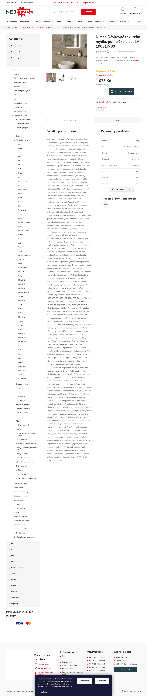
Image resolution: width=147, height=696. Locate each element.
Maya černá (22, 189)
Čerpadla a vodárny (20, 496)
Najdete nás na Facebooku (45, 673)
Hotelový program (22, 124)
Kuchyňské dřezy (20, 111)
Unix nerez (22, 210)
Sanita (13, 70)
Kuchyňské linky (19, 525)
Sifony (18, 392)
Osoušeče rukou (22, 413)
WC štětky (20, 470)
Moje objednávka (68, 669)
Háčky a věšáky (21, 439)
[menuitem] (12, 21)
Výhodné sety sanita (21, 516)
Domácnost (15, 52)
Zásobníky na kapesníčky (25, 462)
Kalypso (21, 276)
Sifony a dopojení (20, 95)
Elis (19, 358)
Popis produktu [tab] (70, 120)
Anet (20, 305)
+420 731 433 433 (44, 668)
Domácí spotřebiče (18, 58)
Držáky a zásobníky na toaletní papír (27, 449)
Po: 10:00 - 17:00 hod (97, 657)
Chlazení (14, 556)
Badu (20, 144)
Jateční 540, (120, 661)
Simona (21, 259)
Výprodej (14, 604)
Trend (20, 247)
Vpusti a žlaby (19, 488)
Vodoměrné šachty (20, 533)
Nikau (20, 185)
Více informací (67, 686)
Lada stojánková (24, 255)
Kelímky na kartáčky (23, 425)
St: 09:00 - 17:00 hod (97, 664)
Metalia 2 (21, 301)
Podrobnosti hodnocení (126, 51)
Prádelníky (19, 388)
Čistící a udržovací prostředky (24, 78)
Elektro (13, 580)
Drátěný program (22, 132)
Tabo (20, 375)
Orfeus (20, 321)
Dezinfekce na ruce (23, 474)
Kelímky (19, 429)
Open (20, 251)
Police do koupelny (23, 458)
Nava (20, 198)
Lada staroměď (23, 231)
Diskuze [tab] (117, 120)
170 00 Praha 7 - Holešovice (126, 664)
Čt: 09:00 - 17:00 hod (97, 667)
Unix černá (22, 379)
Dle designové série (23, 140)
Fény (18, 421)
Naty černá (22, 313)
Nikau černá (22, 181)
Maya (20, 194)
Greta (20, 346)
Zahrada (14, 574)
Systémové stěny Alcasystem (24, 537)
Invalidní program (22, 128)
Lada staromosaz (24, 222)
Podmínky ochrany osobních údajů (72, 673)
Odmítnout (84, 680)
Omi (19, 156)
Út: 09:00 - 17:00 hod (97, 661)
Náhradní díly (20, 400)
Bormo (20, 235)
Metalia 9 (21, 333)
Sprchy (16, 74)
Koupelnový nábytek (21, 484)
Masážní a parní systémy (22, 91)
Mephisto (21, 317)
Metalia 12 (22, 342)
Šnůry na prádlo (21, 466)
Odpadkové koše (22, 384)
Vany (15, 99)
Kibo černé (22, 202)
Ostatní (18, 136)
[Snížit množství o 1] (105, 93)
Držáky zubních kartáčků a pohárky (25, 434)
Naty (20, 309)
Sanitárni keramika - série (23, 529)
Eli (19, 165)
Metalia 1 (21, 280)
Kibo (20, 206)
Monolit (21, 272)
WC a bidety (18, 107)
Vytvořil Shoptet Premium (132, 691)
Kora (20, 148)
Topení (13, 64)
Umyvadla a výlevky (21, 103)
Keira (20, 218)
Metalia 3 (21, 284)
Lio (19, 161)
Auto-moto (15, 598)
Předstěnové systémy (21, 521)
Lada (20, 226)
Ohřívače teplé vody (21, 492)
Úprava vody (18, 500)
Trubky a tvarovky (20, 508)
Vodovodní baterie (20, 82)
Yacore (20, 296)
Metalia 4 (21, 288)
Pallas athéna (23, 268)
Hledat (88, 12)
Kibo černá (22, 366)
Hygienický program (23, 405)
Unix (20, 214)
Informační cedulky (23, 409)
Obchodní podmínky (28, 3)
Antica (20, 325)
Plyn (12, 544)
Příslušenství (20, 396)
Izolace (16, 512)
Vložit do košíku (123, 91)
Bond (20, 239)
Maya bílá (21, 370)
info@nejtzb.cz (43, 664)
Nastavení (44, 692)
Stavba (13, 562)
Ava (19, 152)
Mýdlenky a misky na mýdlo (26, 443)
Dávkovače (20, 417)
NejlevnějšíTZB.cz (122, 657)
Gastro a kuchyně (17, 568)
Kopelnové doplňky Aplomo (26, 478)
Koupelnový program (23, 119)
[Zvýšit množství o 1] (105, 89)
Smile (20, 354)
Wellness (17, 87)
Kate (20, 350)
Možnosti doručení (106, 75)
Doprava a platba (11, 3)
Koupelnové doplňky (21, 115)
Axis (19, 243)
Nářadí (13, 586)
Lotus (20, 263)
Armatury (17, 504)
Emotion (21, 362)
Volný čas (14, 592)
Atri (19, 177)
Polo (20, 169)
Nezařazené (15, 46)
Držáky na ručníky (22, 454)
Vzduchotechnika (17, 550)
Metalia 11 (22, 338)
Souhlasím (102, 680)
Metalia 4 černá (23, 292)
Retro (20, 329)
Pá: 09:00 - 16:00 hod (97, 671)
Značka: (101, 107)
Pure (20, 173)
